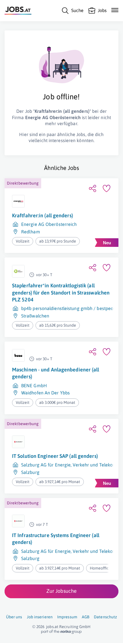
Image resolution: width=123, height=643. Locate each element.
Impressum (67, 617)
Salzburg (30, 472)
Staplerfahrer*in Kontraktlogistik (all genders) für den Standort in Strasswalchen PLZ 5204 (61, 292)
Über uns (14, 617)
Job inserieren (40, 617)
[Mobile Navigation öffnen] (114, 10)
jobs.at (52, 626)
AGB (85, 617)
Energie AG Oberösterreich (49, 224)
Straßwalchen (35, 315)
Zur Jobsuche (61, 591)
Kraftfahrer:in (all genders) (42, 215)
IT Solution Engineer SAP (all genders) (55, 456)
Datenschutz (105, 617)
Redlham (30, 231)
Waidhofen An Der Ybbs (45, 392)
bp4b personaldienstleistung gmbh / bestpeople (70, 308)
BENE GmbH (34, 385)
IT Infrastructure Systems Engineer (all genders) (55, 538)
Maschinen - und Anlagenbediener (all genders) (55, 373)
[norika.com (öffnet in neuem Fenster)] (61, 632)
